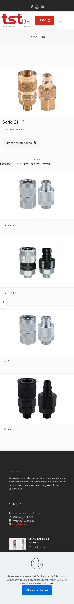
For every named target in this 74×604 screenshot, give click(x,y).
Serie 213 (9, 225)
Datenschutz (15, 471)
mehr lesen (48, 583)
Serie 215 (9, 428)
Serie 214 (9, 360)
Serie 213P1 (10, 293)
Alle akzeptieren (37, 590)
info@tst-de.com (20, 524)
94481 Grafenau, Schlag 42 (26, 513)
